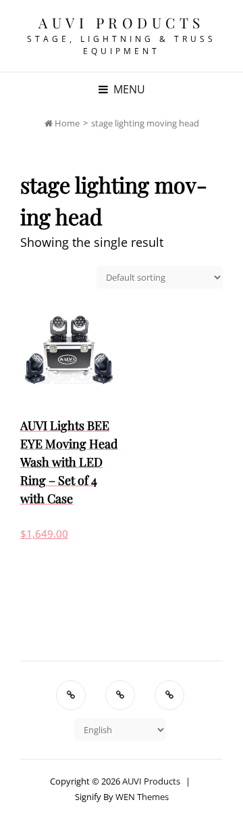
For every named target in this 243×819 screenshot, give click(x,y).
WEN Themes (142, 797)
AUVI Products (121, 22)
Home (66, 123)
